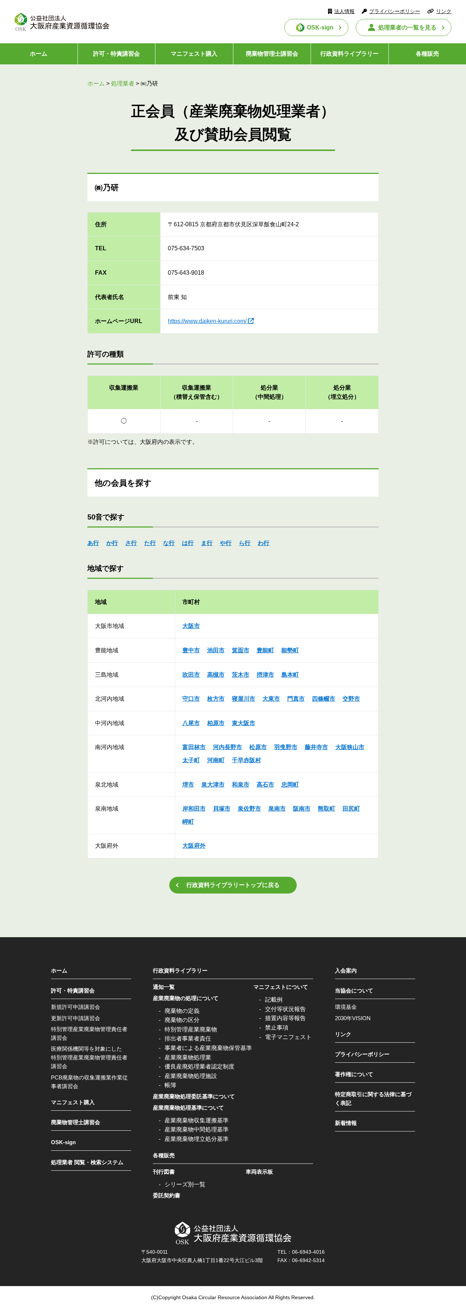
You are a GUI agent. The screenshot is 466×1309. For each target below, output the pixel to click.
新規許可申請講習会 (75, 1007)
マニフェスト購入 (194, 54)
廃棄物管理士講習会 (272, 54)
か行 (112, 543)
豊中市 (191, 650)
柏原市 (216, 723)
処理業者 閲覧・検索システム (87, 1162)
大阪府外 (194, 846)
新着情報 (346, 1123)
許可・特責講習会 (116, 54)
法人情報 (344, 11)
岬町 (188, 822)
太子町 (191, 760)
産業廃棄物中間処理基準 (197, 1129)
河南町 (216, 760)
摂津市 (265, 675)
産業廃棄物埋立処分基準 (197, 1139)
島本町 (290, 675)
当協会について (354, 990)
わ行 (263, 543)
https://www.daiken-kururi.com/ (207, 321)
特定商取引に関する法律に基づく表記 (373, 1098)
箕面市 (240, 650)
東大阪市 (243, 723)
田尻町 (351, 808)
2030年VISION (353, 1018)
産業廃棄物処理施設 (191, 1076)
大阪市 (191, 626)
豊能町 (265, 650)
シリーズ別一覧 (185, 1184)
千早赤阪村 (246, 760)
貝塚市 (221, 808)
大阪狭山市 (349, 747)
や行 (226, 543)
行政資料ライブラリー (349, 54)
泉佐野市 (249, 808)
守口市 (191, 699)
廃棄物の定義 (182, 1011)
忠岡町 (290, 784)
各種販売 (164, 1155)
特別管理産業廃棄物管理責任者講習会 (89, 1033)
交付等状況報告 (285, 1009)
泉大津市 (213, 784)
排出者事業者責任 (188, 1038)
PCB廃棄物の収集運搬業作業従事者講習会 (89, 1081)
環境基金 (346, 1007)
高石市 (265, 784)
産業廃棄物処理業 (188, 1057)
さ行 (131, 543)
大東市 (271, 699)
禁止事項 (276, 1027)
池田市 (216, 650)
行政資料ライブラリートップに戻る (233, 885)
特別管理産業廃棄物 (191, 1029)
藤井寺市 (316, 747)
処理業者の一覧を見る (407, 27)
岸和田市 (194, 808)
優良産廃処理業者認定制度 (199, 1066)
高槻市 (216, 675)
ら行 (244, 543)
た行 (150, 543)
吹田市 (191, 675)
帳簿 (170, 1085)
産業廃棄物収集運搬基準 (197, 1120)
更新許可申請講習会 (75, 1018)
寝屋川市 (243, 699)
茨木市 (240, 675)
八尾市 (191, 723)
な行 (169, 543)
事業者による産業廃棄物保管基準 (208, 1048)
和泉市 (240, 784)
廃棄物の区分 (182, 1020)
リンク (443, 11)
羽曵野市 (285, 747)
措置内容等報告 (285, 1018)
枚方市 (216, 699)
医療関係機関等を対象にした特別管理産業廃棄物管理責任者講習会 (89, 1057)
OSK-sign (320, 27)
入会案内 (346, 970)
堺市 (188, 784)
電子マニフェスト (288, 1037)
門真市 (296, 699)
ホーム (38, 54)
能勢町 (290, 650)
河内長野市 (227, 747)
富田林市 (194, 747)
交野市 (351, 699)
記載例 (274, 999)
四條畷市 (323, 699)
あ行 (93, 543)
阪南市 (302, 808)
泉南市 (277, 808)
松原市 (258, 747)
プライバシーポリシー (394, 11)
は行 (188, 543)
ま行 (207, 543)
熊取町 (326, 808)
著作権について (354, 1074)
